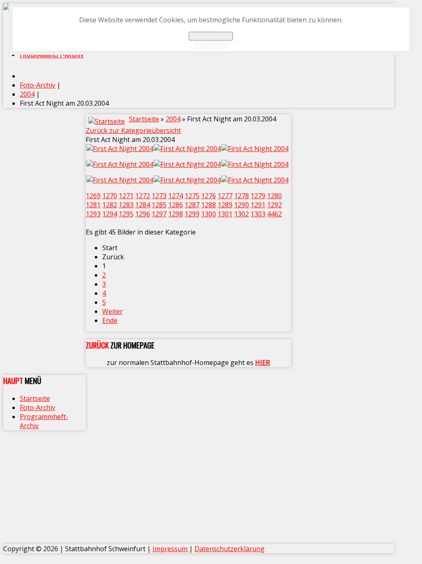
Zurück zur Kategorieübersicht (133, 130)
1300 (208, 213)
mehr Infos (211, 45)
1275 (192, 195)
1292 (274, 204)
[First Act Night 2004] (119, 148)
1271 (126, 195)
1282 (109, 204)
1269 (93, 195)
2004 (173, 118)
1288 (208, 204)
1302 (241, 213)
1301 (225, 213)
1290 (241, 204)
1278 (241, 195)
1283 (126, 204)
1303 (258, 213)
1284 (142, 204)
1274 (175, 195)
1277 (225, 195)
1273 (159, 195)
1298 (175, 213)
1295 (126, 213)
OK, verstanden (211, 36)
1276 (208, 195)
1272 (142, 195)
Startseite (144, 118)
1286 (175, 204)
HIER (262, 362)
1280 (274, 195)
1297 (159, 213)
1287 (192, 204)
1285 (159, 204)
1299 (192, 213)
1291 (258, 204)
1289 (225, 204)
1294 (109, 213)
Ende (109, 320)
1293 (93, 213)
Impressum (170, 548)
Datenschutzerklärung (230, 548)
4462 (274, 213)
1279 (258, 195)
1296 (142, 213)
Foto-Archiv (37, 407)
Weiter (112, 311)
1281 (93, 204)
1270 (109, 195)
